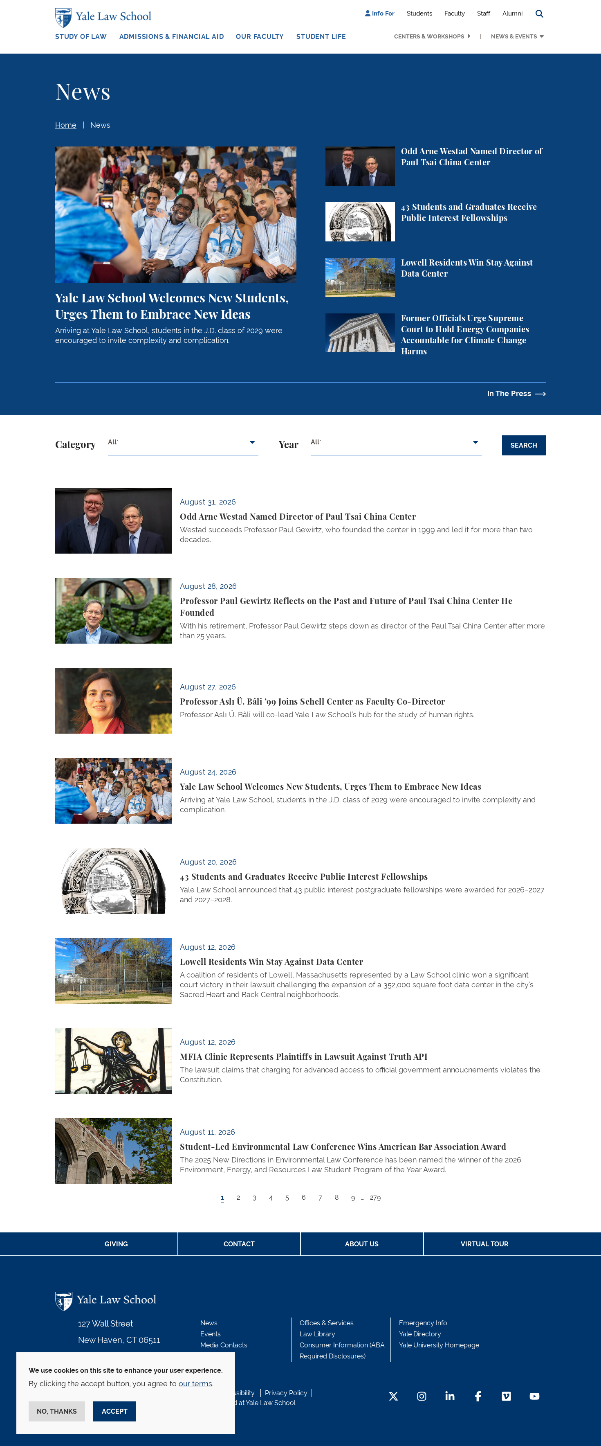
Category (75, 445)
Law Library (317, 1334)
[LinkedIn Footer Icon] (450, 1397)
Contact (239, 1244)
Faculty (454, 13)
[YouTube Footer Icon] (534, 1397)
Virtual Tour (485, 1244)
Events (210, 1334)
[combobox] (183, 445)
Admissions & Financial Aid (171, 37)
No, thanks (57, 1411)
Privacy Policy (286, 1393)
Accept (115, 1411)
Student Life (321, 37)
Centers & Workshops (429, 36)
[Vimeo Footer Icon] (506, 1397)
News (100, 125)
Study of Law (81, 37)
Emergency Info (423, 1323)
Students (419, 13)
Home (65, 125)
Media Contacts (223, 1345)
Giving (116, 1244)
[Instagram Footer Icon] (422, 1397)
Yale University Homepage (439, 1345)
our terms (195, 1383)
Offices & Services (327, 1323)
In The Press (509, 393)
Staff (483, 13)
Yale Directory (420, 1334)
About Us (362, 1244)
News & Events (514, 36)
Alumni (512, 13)
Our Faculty (260, 37)
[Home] (105, 18)
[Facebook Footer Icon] (478, 1397)
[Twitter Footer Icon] (393, 1397)
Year (288, 445)
